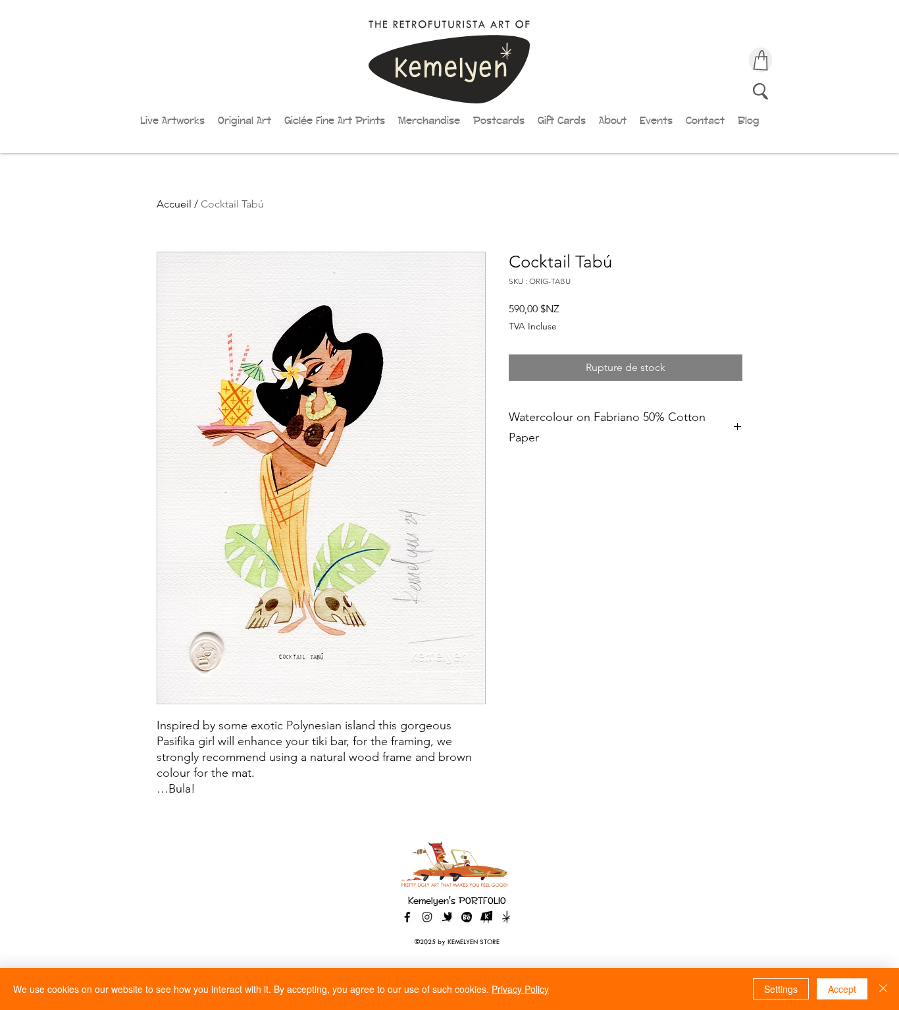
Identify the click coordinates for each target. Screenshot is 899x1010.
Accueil (174, 204)
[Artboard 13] (506, 917)
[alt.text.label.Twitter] (446, 917)
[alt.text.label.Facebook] (407, 917)
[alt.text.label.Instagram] (427, 917)
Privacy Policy (520, 989)
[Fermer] (883, 988)
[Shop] (760, 59)
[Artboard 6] (466, 917)
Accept (842, 989)
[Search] (760, 90)
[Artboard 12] (486, 917)
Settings (781, 989)
